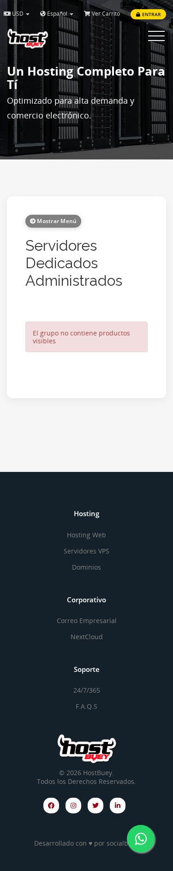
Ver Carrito (105, 14)
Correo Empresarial (87, 620)
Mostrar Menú (56, 221)
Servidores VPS (86, 551)
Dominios (86, 567)
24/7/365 (86, 690)
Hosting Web (86, 534)
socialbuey (123, 843)
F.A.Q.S (86, 706)
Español (57, 14)
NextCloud (87, 636)
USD (18, 14)
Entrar (151, 14)
